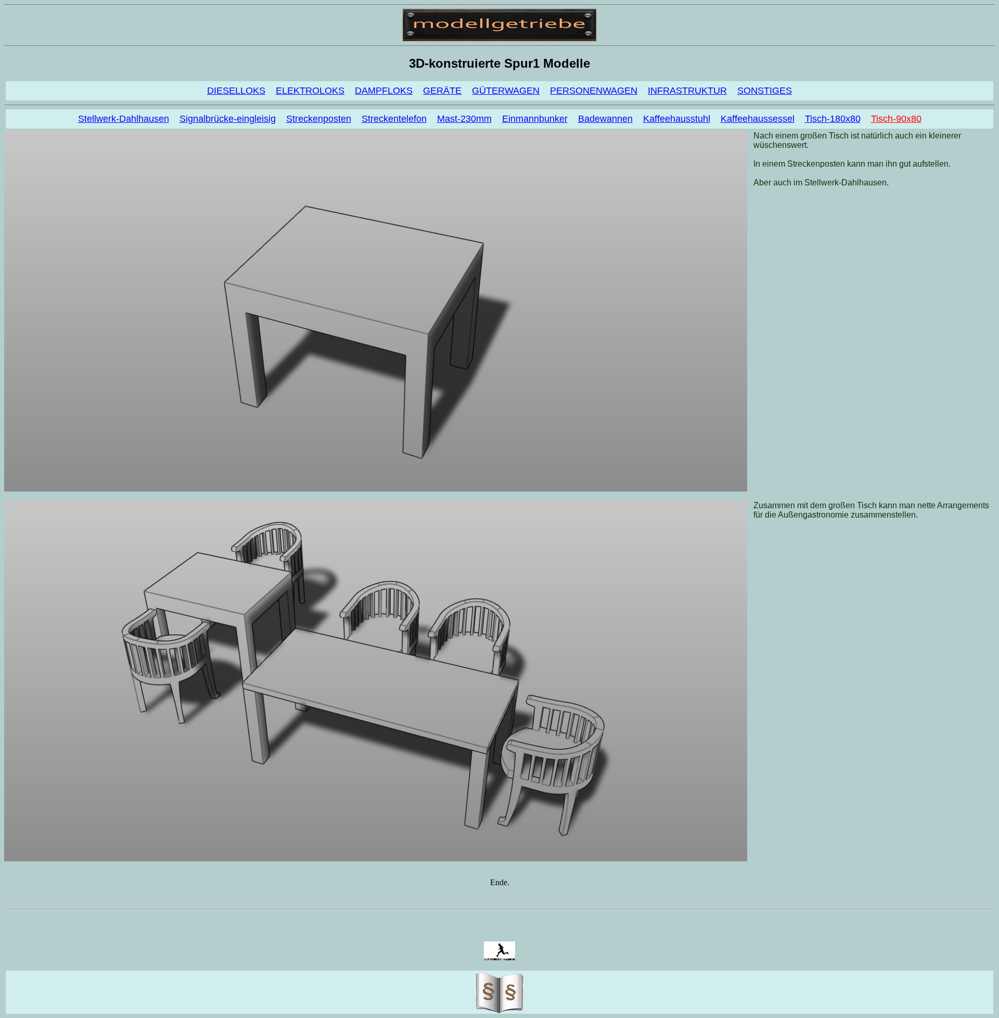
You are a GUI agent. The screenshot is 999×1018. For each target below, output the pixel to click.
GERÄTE (442, 90)
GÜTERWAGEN (506, 90)
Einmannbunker (535, 119)
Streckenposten (318, 119)
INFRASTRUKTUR (687, 90)
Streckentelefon (394, 119)
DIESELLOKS (236, 90)
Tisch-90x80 (896, 119)
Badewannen (605, 119)
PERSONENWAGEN (593, 90)
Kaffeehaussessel (758, 119)
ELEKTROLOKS (310, 90)
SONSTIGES (764, 90)
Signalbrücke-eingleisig (228, 119)
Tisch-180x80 (833, 119)
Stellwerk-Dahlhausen (123, 119)
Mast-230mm (464, 119)
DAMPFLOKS (384, 90)
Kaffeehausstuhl (676, 119)
